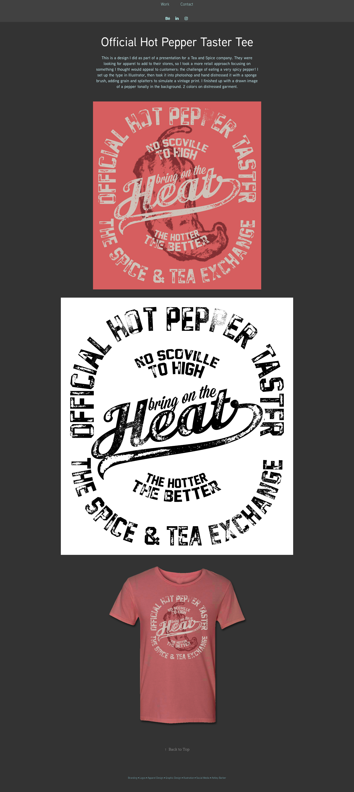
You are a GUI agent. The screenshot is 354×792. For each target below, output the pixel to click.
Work (165, 4)
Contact (186, 4)
